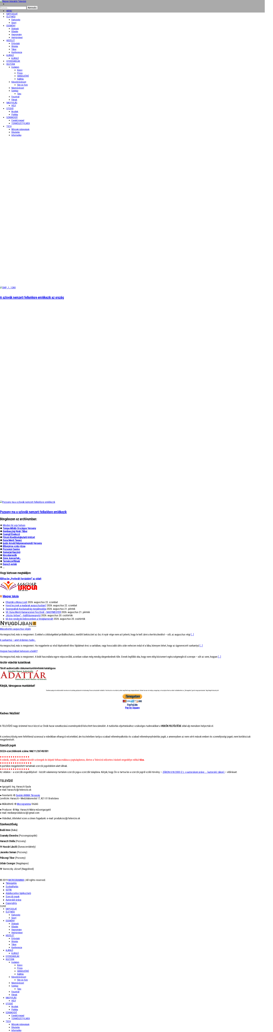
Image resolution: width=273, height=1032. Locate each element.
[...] (192, 634)
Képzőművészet (18, 82)
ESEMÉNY (10, 25)
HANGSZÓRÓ (23, 76)
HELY (13, 1000)
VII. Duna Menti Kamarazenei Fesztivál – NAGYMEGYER (33, 612)
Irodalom (15, 67)
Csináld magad (17, 120)
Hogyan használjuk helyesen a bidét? (19, 651)
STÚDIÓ (10, 108)
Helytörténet (17, 37)
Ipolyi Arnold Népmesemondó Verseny (22, 543)
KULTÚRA (10, 64)
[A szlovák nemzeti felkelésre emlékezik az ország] (8, 287)
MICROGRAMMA (16, 879)
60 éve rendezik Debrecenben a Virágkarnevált (29, 618)
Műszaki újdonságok (20, 129)
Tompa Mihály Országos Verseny (19, 528)
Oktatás (14, 46)
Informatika (16, 135)
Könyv (19, 70)
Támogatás (11, 883)
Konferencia (16, 52)
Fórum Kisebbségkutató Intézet (19, 537)
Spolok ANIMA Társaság (28, 795)
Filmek (14, 994)
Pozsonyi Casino (11, 549)
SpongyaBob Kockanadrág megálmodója (26, 608)
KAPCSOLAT (11, 909)
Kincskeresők (10, 555)
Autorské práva (13, 899)
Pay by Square (132, 707)
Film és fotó (22, 85)
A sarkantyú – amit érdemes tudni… (18, 640)
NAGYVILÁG (11, 997)
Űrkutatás (15, 132)
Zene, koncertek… (12, 558)
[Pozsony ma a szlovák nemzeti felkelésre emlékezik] (27, 502)
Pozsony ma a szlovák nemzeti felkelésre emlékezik (33, 512)
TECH (9, 126)
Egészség (15, 915)
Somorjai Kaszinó (11, 552)
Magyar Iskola (11, 596)
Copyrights (11, 903)
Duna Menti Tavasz (12, 540)
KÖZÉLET (10, 40)
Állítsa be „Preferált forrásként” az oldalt (20, 578)
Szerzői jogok (12, 896)
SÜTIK (9, 889)
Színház (14, 90)
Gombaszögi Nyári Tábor (15, 531)
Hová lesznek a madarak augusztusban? (26, 605)
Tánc (19, 93)
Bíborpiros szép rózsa (14, 546)
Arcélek (14, 1006)
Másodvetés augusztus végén (15, 628)
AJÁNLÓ (9, 950)
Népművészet (17, 88)
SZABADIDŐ (12, 117)
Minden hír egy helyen (14, 525)
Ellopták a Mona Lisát (16, 602)
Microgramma (24, 803)
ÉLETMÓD (10, 16)
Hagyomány (16, 34)
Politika (14, 1009)
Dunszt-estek (10, 564)
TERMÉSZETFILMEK (20, 123)
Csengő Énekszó (11, 534)
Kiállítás (20, 79)
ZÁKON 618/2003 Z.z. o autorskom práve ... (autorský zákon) (194, 772)
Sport (13, 918)
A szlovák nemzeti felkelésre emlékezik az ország (32, 297)
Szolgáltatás (12, 886)
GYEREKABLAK (12, 956)
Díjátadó (15, 28)
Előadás (14, 31)
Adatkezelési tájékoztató (18, 893)
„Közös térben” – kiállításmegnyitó (23, 615)
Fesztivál (15, 991)
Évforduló (15, 43)
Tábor (13, 944)
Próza (19, 73)
